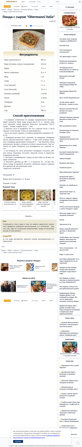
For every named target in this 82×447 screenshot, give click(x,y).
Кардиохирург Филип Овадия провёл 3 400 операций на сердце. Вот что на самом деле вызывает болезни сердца (69, 297)
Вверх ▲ (71, 446)
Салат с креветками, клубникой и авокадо (70, 28)
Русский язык (64, 45)
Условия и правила (19, 446)
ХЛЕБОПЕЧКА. (11, 2)
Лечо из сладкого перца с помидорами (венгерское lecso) (69, 200)
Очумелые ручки (65, 167)
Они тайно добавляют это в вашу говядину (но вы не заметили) (69, 261)
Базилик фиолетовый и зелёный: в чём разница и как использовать (69, 324)
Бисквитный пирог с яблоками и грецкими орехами (67, 179)
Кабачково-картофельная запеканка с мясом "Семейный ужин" (69, 333)
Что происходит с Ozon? (68, 56)
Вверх (3, 246)
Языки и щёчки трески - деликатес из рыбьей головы (69, 396)
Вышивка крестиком (67, 163)
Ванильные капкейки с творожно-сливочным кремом (69, 413)
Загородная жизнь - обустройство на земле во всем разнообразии (69, 70)
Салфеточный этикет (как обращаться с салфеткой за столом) (70, 404)
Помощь (11, 446)
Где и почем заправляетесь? (70, 98)
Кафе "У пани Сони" (67, 254)
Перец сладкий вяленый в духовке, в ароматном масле (69, 231)
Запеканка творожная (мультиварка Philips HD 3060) (68, 85)
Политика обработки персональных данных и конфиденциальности (42, 446)
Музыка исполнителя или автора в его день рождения (69, 111)
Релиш (62, 220)
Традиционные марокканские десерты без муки (69, 139)
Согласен (18, 441)
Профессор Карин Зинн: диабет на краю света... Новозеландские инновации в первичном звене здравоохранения (70, 310)
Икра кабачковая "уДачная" (69, 172)
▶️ (26, 26)
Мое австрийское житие (68, 126)
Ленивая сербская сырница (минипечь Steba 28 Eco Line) (69, 119)
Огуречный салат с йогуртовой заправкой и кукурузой (68, 428)
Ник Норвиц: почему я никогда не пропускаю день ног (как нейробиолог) (70, 280)
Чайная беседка (65, 158)
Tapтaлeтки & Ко (65, 224)
